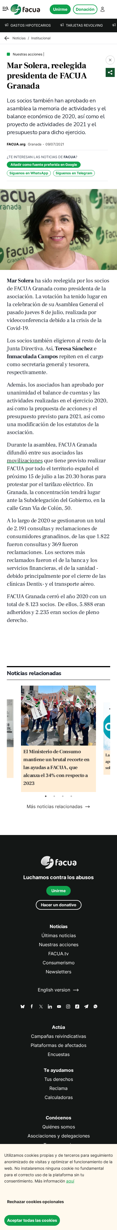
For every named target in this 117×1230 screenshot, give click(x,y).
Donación (85, 9)
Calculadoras (59, 1097)
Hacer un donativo (58, 904)
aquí (70, 1181)
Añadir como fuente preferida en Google (44, 164)
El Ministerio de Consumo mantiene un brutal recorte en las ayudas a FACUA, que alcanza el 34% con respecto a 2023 (56, 767)
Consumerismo (59, 962)
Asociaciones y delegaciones (59, 1136)
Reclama (58, 1088)
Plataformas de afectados (58, 1045)
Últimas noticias (58, 935)
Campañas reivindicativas (58, 1036)
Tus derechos (58, 1079)
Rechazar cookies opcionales (35, 1201)
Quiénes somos (58, 1127)
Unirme (60, 9)
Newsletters (58, 971)
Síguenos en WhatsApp (28, 173)
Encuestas (59, 1054)
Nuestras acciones (58, 944)
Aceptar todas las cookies (32, 1220)
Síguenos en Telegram (74, 173)
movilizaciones (25, 460)
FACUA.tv (58, 953)
